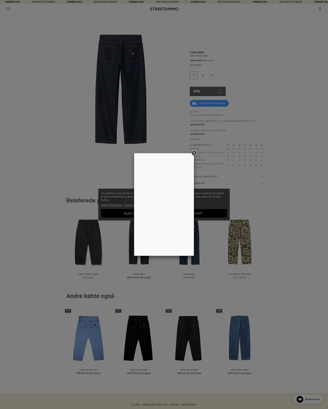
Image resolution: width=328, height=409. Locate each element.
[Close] (194, 153)
